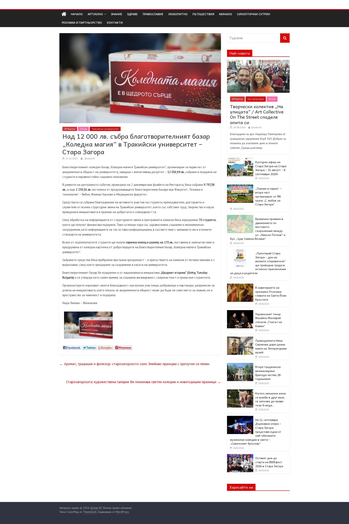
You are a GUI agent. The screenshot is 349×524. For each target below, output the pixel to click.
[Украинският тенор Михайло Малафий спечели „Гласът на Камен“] (240, 312)
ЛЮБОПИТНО (178, 14)
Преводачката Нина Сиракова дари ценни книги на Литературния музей (271, 346)
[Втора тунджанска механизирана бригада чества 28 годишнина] (240, 365)
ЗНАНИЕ (116, 14)
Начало (77, 14)
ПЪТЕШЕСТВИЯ (203, 14)
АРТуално (95, 14)
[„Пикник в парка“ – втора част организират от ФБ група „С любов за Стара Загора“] (240, 187)
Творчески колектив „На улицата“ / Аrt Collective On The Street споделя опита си (257, 114)
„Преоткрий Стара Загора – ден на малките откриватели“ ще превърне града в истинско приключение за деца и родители (258, 263)
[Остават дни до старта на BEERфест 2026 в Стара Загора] (240, 456)
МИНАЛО (225, 14)
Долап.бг (89, 158)
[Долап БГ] (63, 14)
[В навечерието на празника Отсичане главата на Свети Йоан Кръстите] (240, 286)
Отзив (83, 128)
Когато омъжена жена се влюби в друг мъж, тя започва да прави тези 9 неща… (270, 399)
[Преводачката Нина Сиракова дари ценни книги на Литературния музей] (240, 339)
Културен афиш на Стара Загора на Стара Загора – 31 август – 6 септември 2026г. (270, 168)
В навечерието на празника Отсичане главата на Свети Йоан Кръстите (270, 293)
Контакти (115, 22)
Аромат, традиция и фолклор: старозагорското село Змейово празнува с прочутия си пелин (134, 363)
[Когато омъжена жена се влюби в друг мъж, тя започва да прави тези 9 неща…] (240, 391)
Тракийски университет (105, 128)
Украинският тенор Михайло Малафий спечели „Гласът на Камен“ (268, 320)
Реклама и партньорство (82, 22)
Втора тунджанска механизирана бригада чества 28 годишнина (268, 372)
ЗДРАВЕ (132, 14)
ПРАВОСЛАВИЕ (153, 14)
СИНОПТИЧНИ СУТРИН (253, 14)
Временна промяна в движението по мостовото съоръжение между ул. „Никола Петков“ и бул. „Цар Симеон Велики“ (257, 229)
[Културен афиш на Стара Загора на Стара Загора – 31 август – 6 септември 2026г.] (240, 160)
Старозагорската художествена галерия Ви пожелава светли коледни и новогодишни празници (143, 381)
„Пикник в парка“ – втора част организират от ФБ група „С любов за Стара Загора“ (268, 196)
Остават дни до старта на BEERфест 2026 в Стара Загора (269, 462)
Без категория (256, 98)
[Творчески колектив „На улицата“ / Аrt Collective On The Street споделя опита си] (258, 62)
